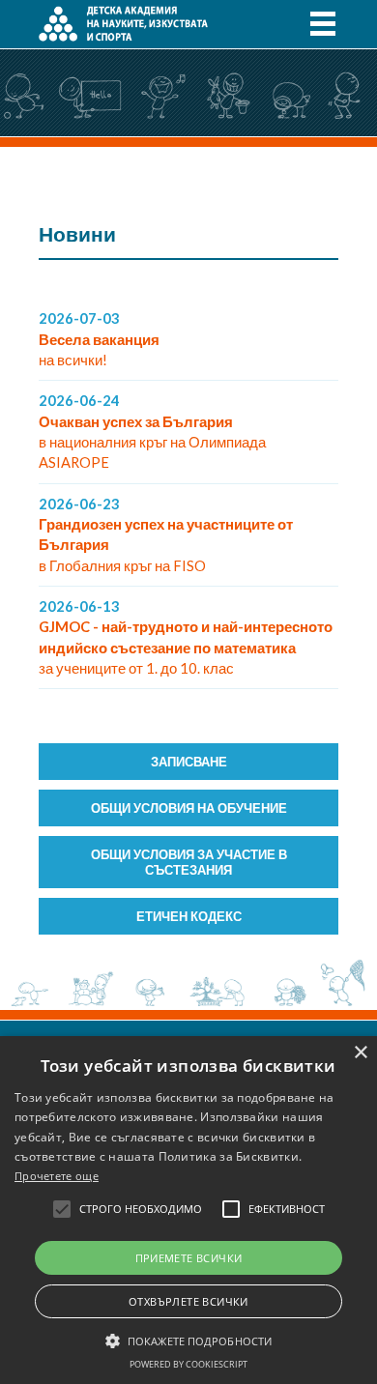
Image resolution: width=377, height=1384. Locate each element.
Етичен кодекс (189, 916)
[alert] (188, 1210)
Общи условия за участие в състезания (189, 862)
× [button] (360, 1053)
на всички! (99, 339)
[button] (188, 1339)
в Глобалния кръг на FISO (166, 535)
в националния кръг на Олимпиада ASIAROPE (152, 431)
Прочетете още (56, 1175)
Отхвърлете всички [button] (188, 1301)
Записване (189, 761)
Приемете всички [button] (189, 1258)
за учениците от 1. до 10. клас (186, 637)
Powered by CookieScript (188, 1364)
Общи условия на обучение (189, 808)
